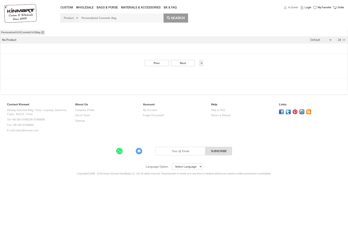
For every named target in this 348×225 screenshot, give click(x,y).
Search (178, 18)
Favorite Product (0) (314, 15)
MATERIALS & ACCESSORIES (141, 7)
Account (149, 104)
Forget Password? (153, 115)
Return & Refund (220, 115)
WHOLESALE (84, 7)
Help (214, 104)
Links (283, 104)
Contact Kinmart (18, 104)
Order (341, 7)
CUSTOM (66, 7)
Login (308, 7)
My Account (150, 110)
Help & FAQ (218, 110)
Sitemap (80, 120)
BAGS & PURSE (107, 7)
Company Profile (84, 110)
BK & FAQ (170, 7)
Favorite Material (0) (314, 20)
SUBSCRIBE (219, 151)
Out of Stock (82, 115)
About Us (81, 104)
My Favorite (324, 7)
